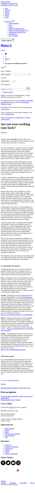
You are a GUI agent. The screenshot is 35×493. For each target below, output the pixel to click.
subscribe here (9, 114)
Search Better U (6, 84)
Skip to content (5, 1)
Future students (9, 428)
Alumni (7, 430)
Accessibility (23, 483)
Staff (10, 25)
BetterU (3, 95)
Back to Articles (7, 92)
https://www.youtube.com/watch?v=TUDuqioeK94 (16, 315)
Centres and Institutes (11, 454)
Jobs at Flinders (13, 36)
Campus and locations (11, 446)
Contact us (8, 445)
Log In (3, 50)
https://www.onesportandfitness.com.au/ (13, 349)
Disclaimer (12, 483)
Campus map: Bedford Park (17, 32)
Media (7, 432)
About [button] (7, 17)
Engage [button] (7, 12)
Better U (6, 45)
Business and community (12, 434)
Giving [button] (7, 15)
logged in (12, 407)
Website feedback (3, 482)
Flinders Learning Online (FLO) (18, 30)
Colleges (7, 450)
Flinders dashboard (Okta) (17, 28)
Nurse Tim (27, 388)
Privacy (32, 483)
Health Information (6, 388)
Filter (2, 68)
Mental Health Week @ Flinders (11, 400)
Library (11, 27)
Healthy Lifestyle (18, 388)
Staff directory (13, 34)
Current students (14, 23)
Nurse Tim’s (12, 380)
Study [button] (6, 8)
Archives (3, 78)
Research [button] (7, 10)
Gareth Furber (5, 119)
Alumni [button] (7, 14)
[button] (9, 21)
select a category (6, 71)
